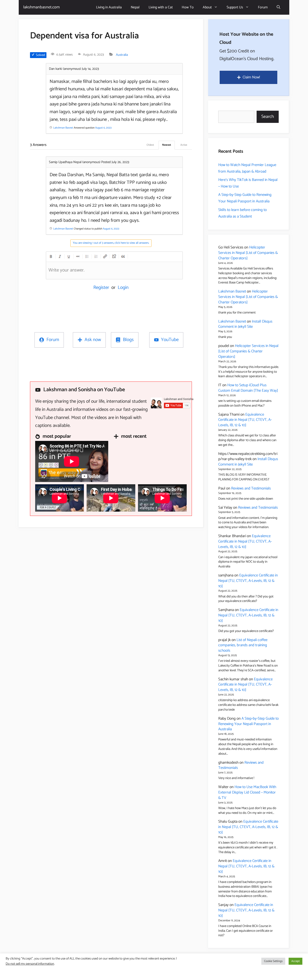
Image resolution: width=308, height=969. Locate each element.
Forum (263, 7)
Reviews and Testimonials (251, 488)
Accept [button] (295, 961)
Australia (122, 55)
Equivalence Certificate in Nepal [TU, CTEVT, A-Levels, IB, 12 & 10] (245, 419)
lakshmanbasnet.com (41, 7)
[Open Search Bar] (278, 7)
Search (267, 116)
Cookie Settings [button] (273, 961)
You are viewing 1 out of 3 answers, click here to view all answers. (111, 243)
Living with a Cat (161, 7)
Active (183, 145)
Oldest (150, 145)
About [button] (207, 7)
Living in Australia (109, 7)
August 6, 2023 (103, 128)
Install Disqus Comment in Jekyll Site (245, 324)
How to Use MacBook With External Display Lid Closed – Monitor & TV (247, 792)
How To (188, 7)
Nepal (135, 7)
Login (123, 287)
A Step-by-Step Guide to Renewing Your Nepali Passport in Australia (244, 198)
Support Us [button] (235, 7)
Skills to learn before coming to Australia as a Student (242, 213)
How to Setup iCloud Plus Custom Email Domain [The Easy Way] (248, 388)
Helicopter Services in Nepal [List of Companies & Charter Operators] (248, 252)
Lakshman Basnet (232, 291)
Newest (166, 145)
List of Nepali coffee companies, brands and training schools (242, 645)
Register (101, 287)
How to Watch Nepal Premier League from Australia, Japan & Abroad (247, 168)
